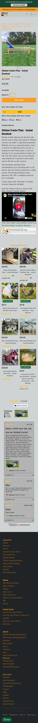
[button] (19, 5)
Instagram (6, 689)
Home (4, 24)
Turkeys (5, 548)
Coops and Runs (16, 26)
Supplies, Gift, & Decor (22, 24)
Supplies (5, 26)
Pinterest (6, 698)
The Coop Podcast (8, 701)
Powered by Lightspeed (19, 718)
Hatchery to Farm (8, 661)
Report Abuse (31, 715)
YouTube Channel (8, 686)
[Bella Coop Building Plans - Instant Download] (28, 327)
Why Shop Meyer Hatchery (11, 583)
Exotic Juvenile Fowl (9, 554)
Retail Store (6, 624)
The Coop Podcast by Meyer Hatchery (16, 225)
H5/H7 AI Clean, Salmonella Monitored (14, 637)
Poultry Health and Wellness (11, 563)
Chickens (5, 542)
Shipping (5, 589)
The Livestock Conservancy (11, 666)
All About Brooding (8, 557)
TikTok (5, 692)
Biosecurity (6, 640)
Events (5, 652)
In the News (6, 649)
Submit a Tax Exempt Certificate (12, 597)
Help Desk (6, 569)
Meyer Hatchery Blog (9, 572)
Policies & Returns (8, 586)
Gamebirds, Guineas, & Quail (11, 551)
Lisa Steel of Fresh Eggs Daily (12, 683)
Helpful (9, 475)
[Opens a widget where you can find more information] (7, 719)
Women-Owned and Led (10, 655)
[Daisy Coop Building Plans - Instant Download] (10, 327)
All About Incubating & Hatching (12, 560)
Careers (5, 646)
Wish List (5, 603)
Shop (10, 24)
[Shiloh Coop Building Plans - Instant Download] (10, 256)
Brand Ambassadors (9, 680)
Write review (21, 406)
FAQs (4, 600)
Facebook (6, 695)
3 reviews (18, 77)
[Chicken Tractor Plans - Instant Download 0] (19, 49)
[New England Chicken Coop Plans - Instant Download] (10, 357)
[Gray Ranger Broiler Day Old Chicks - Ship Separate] (28, 291)
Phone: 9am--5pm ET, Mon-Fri (12, 621)
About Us (22, 715)
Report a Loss (7, 592)
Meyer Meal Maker (8, 663)
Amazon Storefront (8, 704)
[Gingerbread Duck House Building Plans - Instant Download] (28, 256)
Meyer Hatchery (8, 643)
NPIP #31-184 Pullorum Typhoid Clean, (14, 634)
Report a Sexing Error (9, 594)
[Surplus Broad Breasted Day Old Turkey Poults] (10, 291)
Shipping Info (13, 715)
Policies (5, 715)
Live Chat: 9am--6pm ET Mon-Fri (12, 612)
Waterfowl (6, 545)
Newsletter (6, 677)
